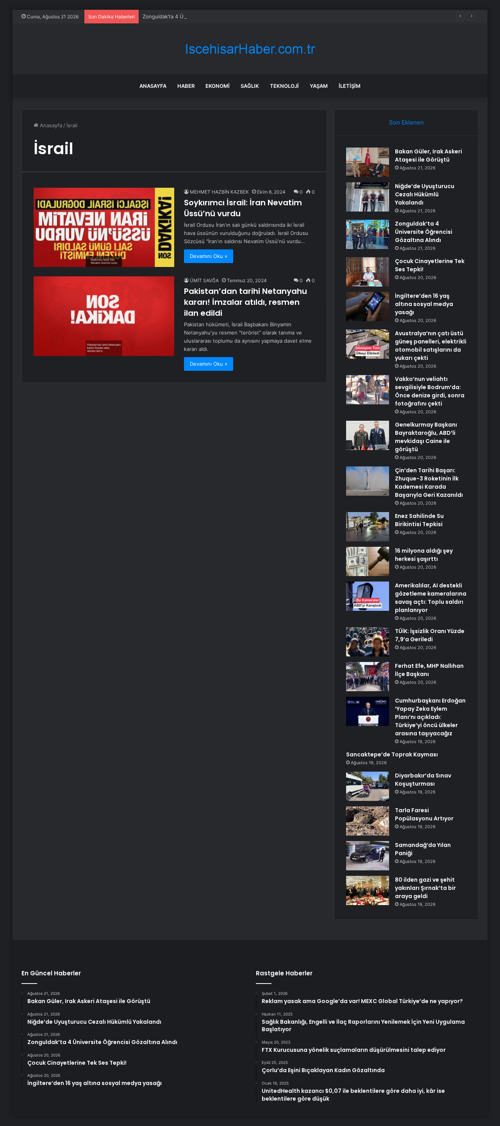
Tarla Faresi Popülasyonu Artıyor (424, 814)
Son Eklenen (406, 122)
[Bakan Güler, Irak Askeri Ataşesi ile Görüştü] (367, 162)
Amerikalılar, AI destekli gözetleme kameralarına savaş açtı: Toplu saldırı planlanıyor (430, 598)
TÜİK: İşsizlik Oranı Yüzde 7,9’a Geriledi (429, 635)
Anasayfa (152, 86)
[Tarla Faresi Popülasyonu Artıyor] (367, 821)
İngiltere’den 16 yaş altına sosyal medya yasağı (424, 304)
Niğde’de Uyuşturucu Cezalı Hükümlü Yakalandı (424, 194)
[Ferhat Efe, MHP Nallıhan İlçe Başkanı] (367, 676)
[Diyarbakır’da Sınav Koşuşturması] (367, 786)
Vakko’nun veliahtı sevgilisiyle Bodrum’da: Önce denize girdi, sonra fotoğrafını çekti (429, 391)
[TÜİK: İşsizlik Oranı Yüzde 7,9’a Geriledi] (367, 641)
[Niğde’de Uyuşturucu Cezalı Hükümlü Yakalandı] (367, 197)
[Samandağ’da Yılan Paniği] (367, 855)
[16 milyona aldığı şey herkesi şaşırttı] (367, 561)
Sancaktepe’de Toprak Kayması (392, 754)
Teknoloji (284, 86)
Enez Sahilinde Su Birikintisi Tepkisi (419, 520)
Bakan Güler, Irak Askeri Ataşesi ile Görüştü (428, 156)
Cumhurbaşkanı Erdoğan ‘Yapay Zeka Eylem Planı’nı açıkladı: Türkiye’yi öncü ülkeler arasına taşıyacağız (430, 717)
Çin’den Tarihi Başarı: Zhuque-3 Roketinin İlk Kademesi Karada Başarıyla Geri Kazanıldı (429, 482)
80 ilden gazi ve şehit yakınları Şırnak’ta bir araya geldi (425, 888)
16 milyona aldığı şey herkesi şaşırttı (424, 555)
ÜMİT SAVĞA (204, 280)
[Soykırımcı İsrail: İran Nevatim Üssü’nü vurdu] (104, 227)
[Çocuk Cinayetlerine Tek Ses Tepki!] (367, 271)
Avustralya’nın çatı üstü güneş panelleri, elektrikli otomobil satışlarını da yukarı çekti (430, 345)
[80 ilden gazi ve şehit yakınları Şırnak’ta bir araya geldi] (367, 890)
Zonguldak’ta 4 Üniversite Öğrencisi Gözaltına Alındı (205, 16)
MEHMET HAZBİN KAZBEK (219, 192)
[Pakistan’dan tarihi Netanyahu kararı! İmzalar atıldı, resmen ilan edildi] (104, 316)
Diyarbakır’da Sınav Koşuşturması (423, 780)
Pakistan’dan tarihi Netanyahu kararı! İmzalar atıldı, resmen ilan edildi (245, 302)
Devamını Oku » (208, 256)
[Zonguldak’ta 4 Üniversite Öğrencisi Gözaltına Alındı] (367, 234)
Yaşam (319, 86)
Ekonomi (217, 86)
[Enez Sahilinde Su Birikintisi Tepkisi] (367, 526)
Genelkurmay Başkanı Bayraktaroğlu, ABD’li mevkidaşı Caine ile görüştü (426, 437)
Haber (186, 86)
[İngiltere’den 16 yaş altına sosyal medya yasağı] (367, 306)
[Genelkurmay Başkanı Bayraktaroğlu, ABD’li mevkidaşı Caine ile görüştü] (367, 435)
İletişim (350, 86)
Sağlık (250, 86)
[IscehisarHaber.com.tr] (250, 49)
